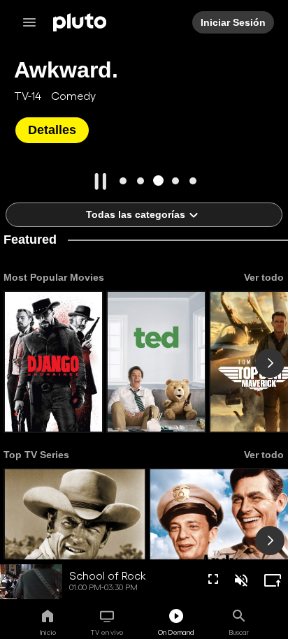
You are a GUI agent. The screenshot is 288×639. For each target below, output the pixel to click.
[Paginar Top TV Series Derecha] (270, 540)
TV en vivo (107, 632)
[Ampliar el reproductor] (272, 580)
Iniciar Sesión (234, 22)
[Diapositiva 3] (158, 180)
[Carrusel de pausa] (100, 181)
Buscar (239, 632)
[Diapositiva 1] (123, 180)
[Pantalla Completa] (213, 579)
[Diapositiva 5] (193, 180)
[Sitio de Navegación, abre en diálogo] (33, 22)
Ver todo (263, 277)
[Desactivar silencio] (241, 580)
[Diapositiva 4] (176, 180)
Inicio (47, 632)
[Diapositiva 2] (141, 180)
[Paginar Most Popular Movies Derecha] (270, 363)
